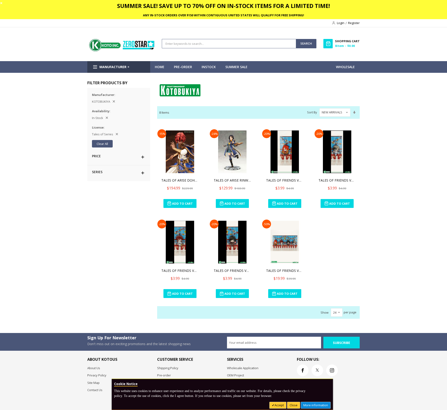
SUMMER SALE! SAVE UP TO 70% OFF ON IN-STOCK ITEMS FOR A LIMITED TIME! (223, 6)
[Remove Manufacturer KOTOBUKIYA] (114, 101)
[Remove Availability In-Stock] (107, 118)
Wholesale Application (242, 368)
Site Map (93, 383)
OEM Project (235, 375)
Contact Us (94, 390)
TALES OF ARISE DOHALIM (180, 180)
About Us (93, 368)
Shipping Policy (167, 368)
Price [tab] (96, 156)
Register (354, 23)
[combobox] (229, 43)
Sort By (312, 112)
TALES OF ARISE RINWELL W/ (232, 180)
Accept (279, 405)
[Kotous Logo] (122, 50)
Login (340, 23)
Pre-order (164, 375)
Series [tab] (97, 172)
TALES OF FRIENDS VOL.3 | (284, 180)
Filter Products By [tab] (107, 82)
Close (294, 405)
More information (315, 405)
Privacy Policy (96, 375)
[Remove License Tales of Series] (117, 134)
